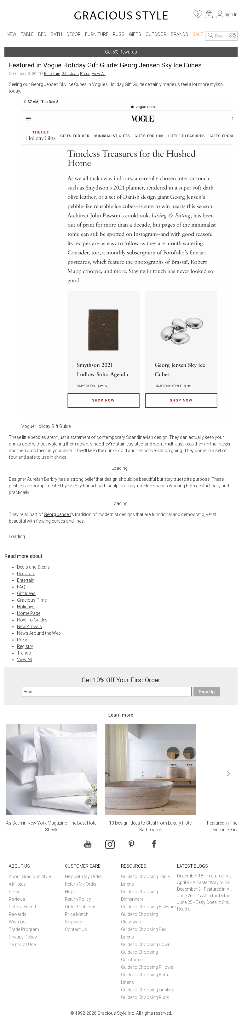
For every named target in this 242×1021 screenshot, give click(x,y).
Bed (42, 34)
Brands (179, 34)
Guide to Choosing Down (145, 944)
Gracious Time (32, 600)
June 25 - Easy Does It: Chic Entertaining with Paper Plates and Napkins (205, 902)
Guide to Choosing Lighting (148, 989)
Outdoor (156, 34)
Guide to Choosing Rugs (145, 997)
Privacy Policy (23, 936)
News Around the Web (39, 633)
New (11, 34)
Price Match (77, 914)
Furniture (96, 34)
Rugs (118, 34)
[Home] (121, 16)
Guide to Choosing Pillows (147, 967)
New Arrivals (29, 626)
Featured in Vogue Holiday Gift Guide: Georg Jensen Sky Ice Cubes (105, 65)
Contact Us (76, 929)
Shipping (73, 921)
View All (99, 73)
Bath (56, 34)
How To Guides (32, 619)
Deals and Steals (33, 567)
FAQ (21, 586)
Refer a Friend (22, 906)
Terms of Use (22, 944)
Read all (185, 908)
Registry (25, 646)
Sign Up (207, 691)
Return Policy (78, 899)
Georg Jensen (57, 514)
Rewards (17, 914)
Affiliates (17, 884)
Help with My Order (83, 876)
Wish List (18, 921)
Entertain (52, 73)
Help (69, 891)
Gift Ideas (70, 73)
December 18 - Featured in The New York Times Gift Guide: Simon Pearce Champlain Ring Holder (205, 875)
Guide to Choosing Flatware (148, 906)
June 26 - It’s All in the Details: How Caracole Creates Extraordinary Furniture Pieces (205, 895)
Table (27, 34)
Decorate (26, 573)
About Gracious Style (30, 876)
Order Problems (80, 906)
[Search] (210, 36)
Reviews (17, 899)
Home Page (28, 613)
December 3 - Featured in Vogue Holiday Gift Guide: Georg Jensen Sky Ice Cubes (205, 889)
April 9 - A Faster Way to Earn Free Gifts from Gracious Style (205, 882)
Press (85, 73)
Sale (198, 34)
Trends (24, 652)
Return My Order (81, 884)
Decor (73, 34)
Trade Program (24, 929)
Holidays (26, 606)
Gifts (135, 34)
